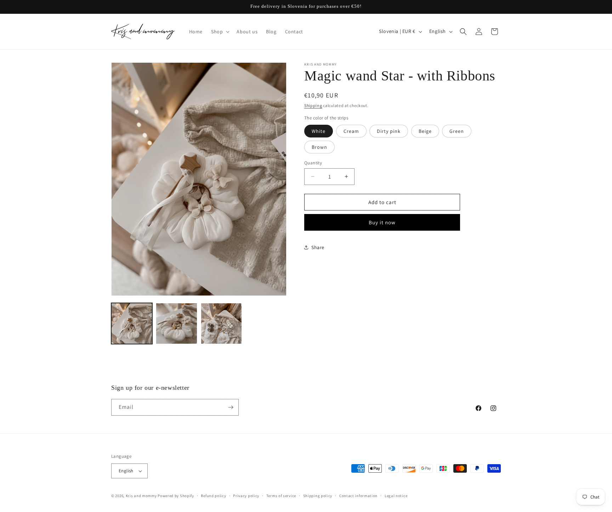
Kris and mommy (141, 495)
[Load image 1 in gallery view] (131, 323)
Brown (319, 147)
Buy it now (382, 222)
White (318, 131)
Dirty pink (389, 131)
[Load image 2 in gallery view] (176, 323)
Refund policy (213, 495)
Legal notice (396, 495)
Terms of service (281, 495)
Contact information (358, 495)
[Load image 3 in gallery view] (221, 323)
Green (456, 131)
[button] (219, 31)
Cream (351, 131)
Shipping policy (318, 495)
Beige (425, 131)
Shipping (313, 105)
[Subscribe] (230, 407)
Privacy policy (246, 495)
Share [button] (317, 247)
